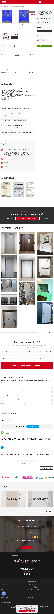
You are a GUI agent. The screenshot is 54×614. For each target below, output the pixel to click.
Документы (2, 589)
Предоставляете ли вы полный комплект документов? (13, 403)
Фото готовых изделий (4, 584)
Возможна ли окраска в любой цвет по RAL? (10, 399)
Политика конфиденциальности (27, 562)
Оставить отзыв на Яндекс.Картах (27, 460)
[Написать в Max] (24, 574)
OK (21, 611)
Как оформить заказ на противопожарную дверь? (12, 391)
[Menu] (52, 2)
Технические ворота (31, 600)
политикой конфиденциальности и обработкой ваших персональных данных (27, 541)
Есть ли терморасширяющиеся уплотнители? (11, 388)
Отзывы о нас (3, 587)
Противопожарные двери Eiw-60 (33, 589)
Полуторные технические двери (6, 600)
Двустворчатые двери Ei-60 (32, 586)
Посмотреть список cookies (29, 611)
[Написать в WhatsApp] (29, 574)
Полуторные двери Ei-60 (32, 584)
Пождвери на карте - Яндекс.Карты (27, 463)
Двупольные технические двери (6, 602)
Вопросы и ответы (4, 586)
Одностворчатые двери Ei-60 (33, 582)
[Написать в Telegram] (27, 574)
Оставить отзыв (32, 426)
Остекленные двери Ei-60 (32, 587)
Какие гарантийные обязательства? (9, 395)
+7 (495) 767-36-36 (46, 2)
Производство (3, 582)
